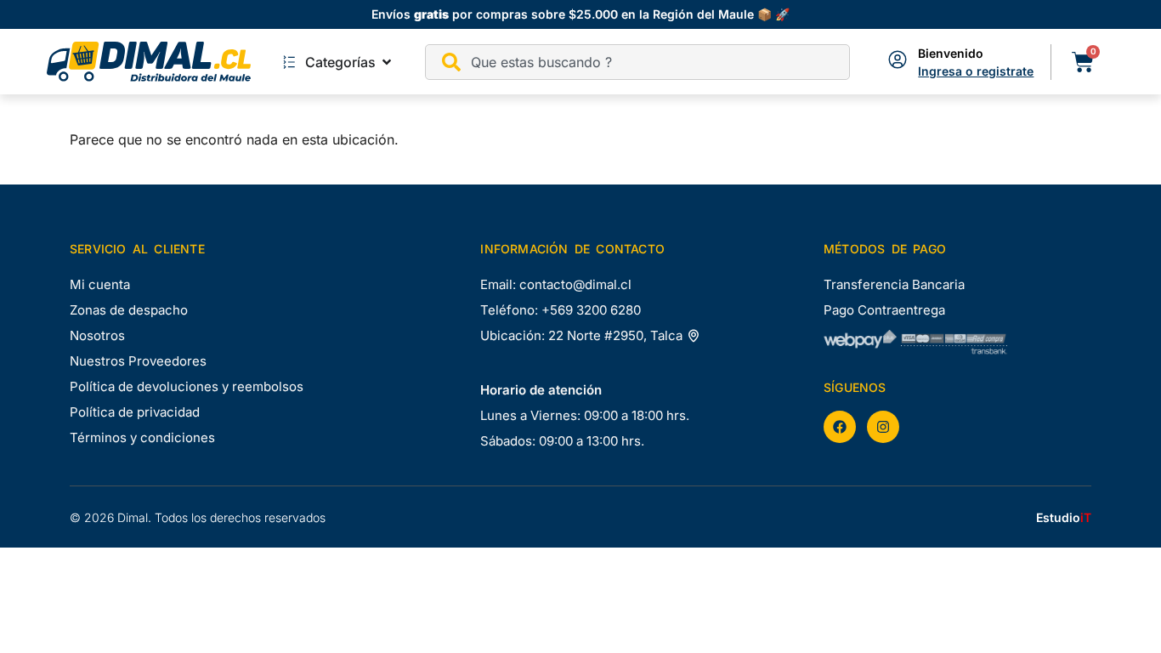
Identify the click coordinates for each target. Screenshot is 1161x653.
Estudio (1063, 517)
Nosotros (97, 335)
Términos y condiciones (142, 437)
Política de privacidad (135, 412)
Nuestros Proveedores (138, 361)
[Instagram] (883, 427)
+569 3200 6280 (591, 310)
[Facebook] (840, 427)
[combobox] (637, 62)
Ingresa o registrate (976, 71)
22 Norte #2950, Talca (617, 335)
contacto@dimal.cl (575, 284)
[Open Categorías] (387, 62)
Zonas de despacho (129, 310)
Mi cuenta (100, 284)
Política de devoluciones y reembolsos (186, 386)
